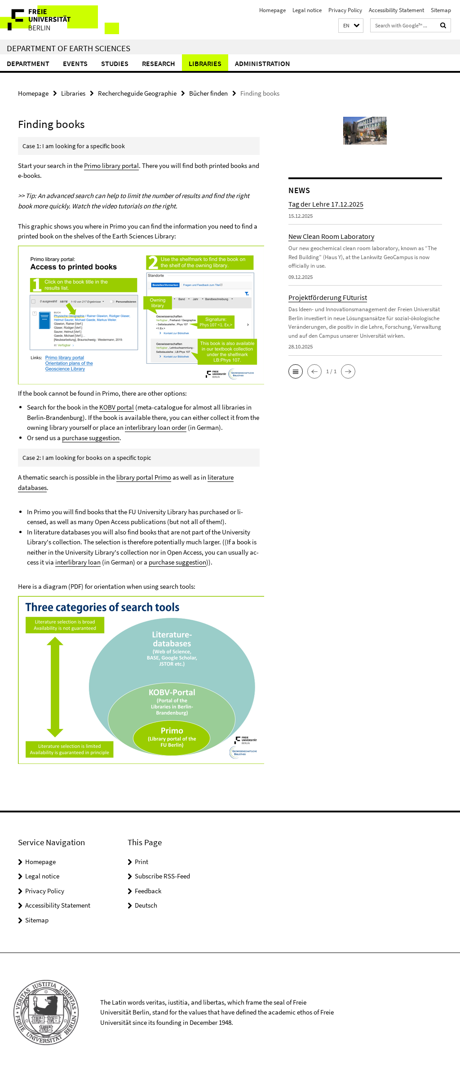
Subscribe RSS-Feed (162, 876)
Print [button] (141, 861)
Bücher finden (208, 93)
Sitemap (441, 10)
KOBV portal (116, 407)
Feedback (148, 891)
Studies (114, 63)
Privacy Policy (345, 10)
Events (75, 63)
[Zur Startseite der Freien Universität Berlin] (59, 19)
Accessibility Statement (396, 10)
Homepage (272, 10)
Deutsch (146, 905)
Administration (262, 63)
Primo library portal (111, 165)
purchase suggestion (90, 437)
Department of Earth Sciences (68, 48)
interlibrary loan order (155, 427)
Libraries (205, 63)
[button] (350, 25)
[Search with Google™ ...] (443, 25)
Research (158, 63)
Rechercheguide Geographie (137, 93)
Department (28, 63)
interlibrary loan (78, 562)
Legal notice (307, 10)
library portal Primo (143, 477)
